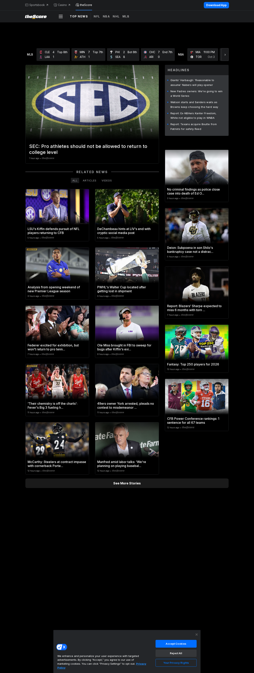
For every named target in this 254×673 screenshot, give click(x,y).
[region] (127, 651)
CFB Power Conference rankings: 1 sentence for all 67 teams (193, 421)
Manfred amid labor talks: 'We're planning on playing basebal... (121, 464)
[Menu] (60, 16)
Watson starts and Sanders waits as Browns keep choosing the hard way (194, 104)
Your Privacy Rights (176, 662)
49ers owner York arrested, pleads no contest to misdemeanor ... (125, 405)
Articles (89, 180)
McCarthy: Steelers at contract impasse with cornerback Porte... (57, 464)
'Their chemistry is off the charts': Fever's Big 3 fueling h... (52, 405)
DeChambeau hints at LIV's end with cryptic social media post (124, 231)
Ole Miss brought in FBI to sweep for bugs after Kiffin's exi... (124, 347)
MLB (126, 16)
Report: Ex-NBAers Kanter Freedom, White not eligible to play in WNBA (193, 116)
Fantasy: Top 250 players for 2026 (193, 364)
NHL (116, 16)
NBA (106, 16)
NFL (97, 16)
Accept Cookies (176, 643)
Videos (107, 180)
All (75, 180)
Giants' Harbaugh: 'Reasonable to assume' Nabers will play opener (192, 82)
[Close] (196, 634)
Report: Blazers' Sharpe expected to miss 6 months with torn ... (194, 308)
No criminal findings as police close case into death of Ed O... (193, 191)
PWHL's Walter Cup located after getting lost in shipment (121, 289)
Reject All (176, 653)
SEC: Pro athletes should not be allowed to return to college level (88, 149)
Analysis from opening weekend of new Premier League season (54, 289)
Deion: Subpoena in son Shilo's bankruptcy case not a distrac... (190, 250)
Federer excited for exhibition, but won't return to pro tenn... (53, 347)
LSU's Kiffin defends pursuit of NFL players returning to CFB (54, 231)
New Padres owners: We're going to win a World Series (196, 94)
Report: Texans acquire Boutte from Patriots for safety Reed (193, 126)
